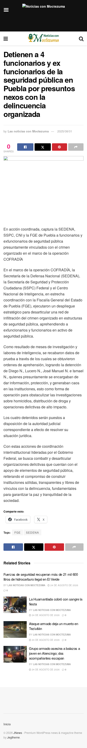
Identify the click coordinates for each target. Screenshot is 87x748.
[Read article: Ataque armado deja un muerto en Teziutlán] (15, 629)
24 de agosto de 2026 (64, 585)
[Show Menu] (5, 38)
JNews (17, 733)
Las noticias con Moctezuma (28, 131)
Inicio (7, 724)
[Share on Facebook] (25, 147)
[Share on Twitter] (43, 147)
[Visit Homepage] (43, 38)
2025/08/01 (64, 131)
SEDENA (32, 532)
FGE (17, 532)
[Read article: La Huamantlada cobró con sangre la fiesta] (15, 605)
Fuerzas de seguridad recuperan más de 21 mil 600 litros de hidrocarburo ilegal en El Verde (40, 577)
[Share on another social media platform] (76, 147)
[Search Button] (81, 38)
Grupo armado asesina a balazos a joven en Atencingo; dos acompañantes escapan (54, 653)
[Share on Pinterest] (59, 147)
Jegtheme (13, 737)
